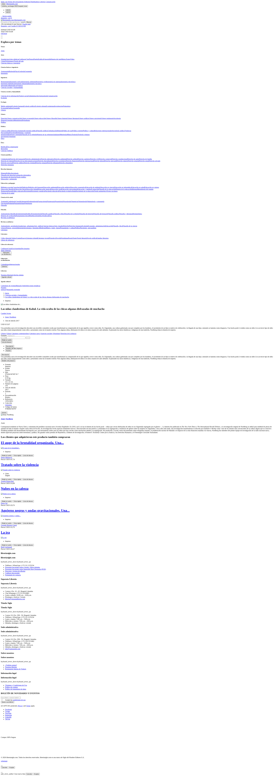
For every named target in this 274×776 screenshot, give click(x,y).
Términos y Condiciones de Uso (16, 685)
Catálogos (22, 59)
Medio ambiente (6, 106)
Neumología (59, 201)
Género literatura (72, 118)
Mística (69, 135)
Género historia (62, 118)
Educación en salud (137, 187)
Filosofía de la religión (71, 214)
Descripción (5, 354)
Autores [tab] (8, 351)
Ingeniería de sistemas (53, 82)
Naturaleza (66, 106)
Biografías (4, 149)
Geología (22, 71)
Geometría (28, 71)
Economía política (30, 131)
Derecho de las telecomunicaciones (26, 161)
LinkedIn (8, 717)
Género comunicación (14, 118)
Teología (75, 135)
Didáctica (25, 187)
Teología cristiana (84, 135)
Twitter (7, 711)
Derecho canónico (84, 159)
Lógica (26, 216)
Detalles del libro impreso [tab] (14, 348)
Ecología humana (18, 106)
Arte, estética (38, 226)
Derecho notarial (133, 161)
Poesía (10, 191)
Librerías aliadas (18, 275)
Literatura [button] (4, 230)
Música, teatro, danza (53, 228)
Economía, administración (96, 226)
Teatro (68, 59)
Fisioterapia (51, 201)
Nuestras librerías (7, 275)
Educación (109, 226)
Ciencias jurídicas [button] (7, 151)
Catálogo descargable (12, 573)
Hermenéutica (137, 214)
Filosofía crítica (59, 214)
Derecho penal (144, 161)
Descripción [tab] (9, 346)
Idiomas (134, 189)
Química (20, 85)
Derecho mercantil (110, 161)
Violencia (128, 131)
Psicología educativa (52, 191)
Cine (27, 59)
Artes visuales (58, 226)
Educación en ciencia (107, 187)
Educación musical (44, 189)
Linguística (10, 120)
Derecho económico (59, 161)
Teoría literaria (82, 238)
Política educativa (18, 191)
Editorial (27, 2)
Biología (12, 71)
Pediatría (11, 203)
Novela (58, 238)
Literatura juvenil (43, 238)
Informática (5, 85)
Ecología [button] (4, 98)
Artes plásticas (14, 59)
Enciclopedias (16, 248)
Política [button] (3, 122)
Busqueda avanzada (13, 289)
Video (72, 59)
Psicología (12, 133)
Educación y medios (84, 189)
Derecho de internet (7, 161)
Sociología (117, 118)
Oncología (4, 203)
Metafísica (32, 216)
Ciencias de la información (10, 96)
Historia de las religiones (45, 135)
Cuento (18, 238)
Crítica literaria (6, 238)
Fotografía (46, 59)
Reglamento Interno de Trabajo (15, 669)
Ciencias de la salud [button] (7, 193)
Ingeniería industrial (21, 84)
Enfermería (24, 201)
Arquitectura (5, 59)
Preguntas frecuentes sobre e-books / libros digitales (22, 567)
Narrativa (52, 238)
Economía (4, 108)
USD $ (8, 10)
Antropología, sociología (9, 226)
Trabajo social (23, 96)
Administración (33, 96)
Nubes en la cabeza (14, 488)
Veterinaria (28, 203)
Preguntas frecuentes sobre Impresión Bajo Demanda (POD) (25, 569)
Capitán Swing (6, 313)
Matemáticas (13, 85)
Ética (50, 216)
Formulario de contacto (13, 575)
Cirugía (17, 201)
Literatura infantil (32, 238)
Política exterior (77, 131)
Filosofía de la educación (107, 189)
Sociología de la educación (85, 191)
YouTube (8, 713)
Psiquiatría (17, 203)
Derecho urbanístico (66, 163)
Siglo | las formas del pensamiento (12, 2)
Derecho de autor (133, 159)
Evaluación (95, 189)
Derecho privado (154, 161)
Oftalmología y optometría (95, 201)
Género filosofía (51, 118)
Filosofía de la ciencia (129, 226)
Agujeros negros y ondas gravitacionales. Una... (35, 510)
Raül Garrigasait (6, 547)
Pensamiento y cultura (67, 228)
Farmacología (42, 201)
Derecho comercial (105, 159)
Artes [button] (2, 51)
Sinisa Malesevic (6, 457)
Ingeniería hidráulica (8, 84)
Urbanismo (12, 136)
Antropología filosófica (8, 214)
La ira (5, 532)
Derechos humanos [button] (7, 165)
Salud (74, 191)
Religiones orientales (15, 135)
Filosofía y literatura (126, 214)
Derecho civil (94, 159)
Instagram (8, 715)
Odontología (82, 201)
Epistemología (21, 214)
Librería (42, 2)
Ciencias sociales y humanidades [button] (12, 87)
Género (3, 228)
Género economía (28, 118)
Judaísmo (56, 135)
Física (17, 71)
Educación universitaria (69, 189)
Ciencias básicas (48, 226)
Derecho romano (41, 163)
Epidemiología (33, 201)
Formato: (4, 335)
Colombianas (5, 264)
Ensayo (23, 238)
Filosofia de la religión (29, 135)
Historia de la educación (123, 189)
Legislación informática (23, 175)
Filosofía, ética (117, 226)
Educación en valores (151, 187)
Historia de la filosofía (8, 216)
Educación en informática (122, 187)
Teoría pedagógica (100, 191)
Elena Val (4, 503)
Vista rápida (17, 455)
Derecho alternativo (47, 159)
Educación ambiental (50, 187)
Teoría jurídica (21, 177)
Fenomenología (36, 214)
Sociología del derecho (8, 177)
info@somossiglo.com (12, 649)
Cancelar (4, 767)
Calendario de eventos (8, 286)
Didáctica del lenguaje (35, 187)
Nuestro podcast (3, 288)
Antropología (43, 96)
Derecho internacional (86, 161)
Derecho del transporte (17, 159)
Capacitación (17, 187)
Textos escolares (112, 191)
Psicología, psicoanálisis (88, 228)
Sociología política (118, 131)
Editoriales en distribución (6, 253)
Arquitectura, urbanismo (26, 226)
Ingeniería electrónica (68, 82)
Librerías (4, 266)
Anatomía (4, 201)
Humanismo (20, 216)
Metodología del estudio (145, 189)
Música (63, 59)
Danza (31, 59)
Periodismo (26, 120)
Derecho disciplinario (45, 161)
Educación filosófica (8, 189)
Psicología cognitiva (38, 191)
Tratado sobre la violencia (20, 465)
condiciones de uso (19, 700)
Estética (40, 59)
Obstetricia (74, 201)
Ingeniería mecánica (35, 84)
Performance (9, 61)
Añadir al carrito (6, 340)
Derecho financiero (72, 161)
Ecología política (29, 106)
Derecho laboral (99, 161)
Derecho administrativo (33, 159)
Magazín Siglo (21, 286)
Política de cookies (11, 687)
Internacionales (15, 264)
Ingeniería (21, 228)
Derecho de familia (145, 159)
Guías (10, 248)
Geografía (16, 108)
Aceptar (11, 767)
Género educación (40, 118)
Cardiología (11, 201)
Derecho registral (29, 163)
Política (8, 173)
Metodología (18, 120)
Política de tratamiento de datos (15, 689)
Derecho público (18, 163)
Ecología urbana (40, 106)
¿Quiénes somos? (11, 665)
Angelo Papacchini (7, 481)
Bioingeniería (5, 82)
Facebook (8, 709)
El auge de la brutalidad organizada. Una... (32, 443)
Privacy (20, 706)
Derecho (4, 118)
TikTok (7, 719)
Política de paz (67, 131)
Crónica (13, 238)
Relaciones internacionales (103, 131)
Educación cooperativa (77, 187)
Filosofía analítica (48, 214)
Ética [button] (2, 138)
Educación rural (56, 189)
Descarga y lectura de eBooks (15, 571)
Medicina (42, 228)
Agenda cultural (6, 277)
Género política (83, 118)
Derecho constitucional (119, 159)
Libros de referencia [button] (7, 240)
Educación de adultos (92, 187)
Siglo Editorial (6, 250)
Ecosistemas (50, 106)
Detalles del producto (8, 361)
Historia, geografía (12, 228)
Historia (3, 120)
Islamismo (4, 135)
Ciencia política (6, 131)
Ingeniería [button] (4, 73)
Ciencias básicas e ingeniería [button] (10, 63)
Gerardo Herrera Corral (9, 525)
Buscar (29, 22)
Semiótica (39, 216)
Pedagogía (4, 191)
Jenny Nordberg (10, 317)
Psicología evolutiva (65, 191)
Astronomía (5, 71)
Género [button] (3, 110)
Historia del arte (55, 59)
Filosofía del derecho (8, 175)
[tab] (137, 355)
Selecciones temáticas (33, 286)
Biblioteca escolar (7, 187)
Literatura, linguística (32, 228)
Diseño (35, 59)
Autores (4, 412)
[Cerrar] (2, 772)
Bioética (3, 147)
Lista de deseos (28, 455)
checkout (4, 33)
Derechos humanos (17, 131)
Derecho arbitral (72, 159)
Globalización (52, 131)
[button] (6, 16)
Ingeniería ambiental (29, 82)
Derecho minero (122, 161)
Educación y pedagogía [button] (9, 179)
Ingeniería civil (41, 82)
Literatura (8, 405)
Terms (28, 706)
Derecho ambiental (60, 159)
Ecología (85, 226)
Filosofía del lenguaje (100, 214)
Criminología (5, 159)
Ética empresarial (12, 147)
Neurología (67, 201)
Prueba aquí (26, 24)
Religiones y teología (23, 133)
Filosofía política (42, 131)
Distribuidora (35, 2)
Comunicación (50, 2)
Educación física (20, 189)
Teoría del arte (19, 61)
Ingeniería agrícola (16, 82)
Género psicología (95, 118)
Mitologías (63, 135)
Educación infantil (32, 189)
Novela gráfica (92, 238)
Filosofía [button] (4, 205)
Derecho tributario (53, 163)
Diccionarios (25, 248)
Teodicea (45, 216)
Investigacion (58, 106)
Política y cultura (88, 131)
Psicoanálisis (5, 133)
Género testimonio (107, 118)
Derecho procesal (7, 163)
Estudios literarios (103, 238)
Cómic (3, 61)
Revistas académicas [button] (8, 218)
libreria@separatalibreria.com (15, 599)
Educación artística (63, 187)
